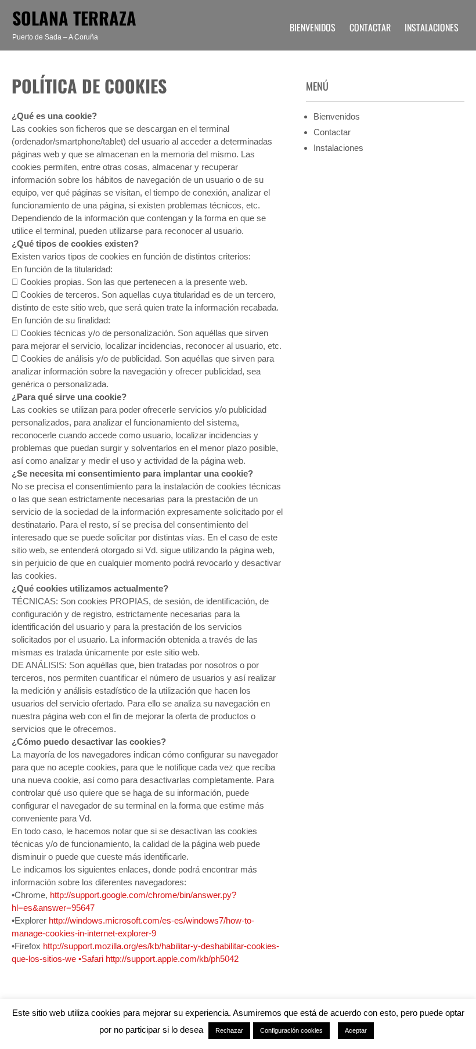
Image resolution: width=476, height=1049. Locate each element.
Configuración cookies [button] (291, 1030)
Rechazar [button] (229, 1030)
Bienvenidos (313, 27)
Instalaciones (432, 27)
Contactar (370, 27)
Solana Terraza (74, 18)
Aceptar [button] (356, 1030)
